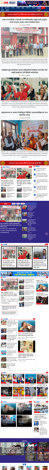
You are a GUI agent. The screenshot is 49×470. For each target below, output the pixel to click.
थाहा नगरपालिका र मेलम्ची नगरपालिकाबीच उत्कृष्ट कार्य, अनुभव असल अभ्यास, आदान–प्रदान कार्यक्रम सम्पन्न (24, 24)
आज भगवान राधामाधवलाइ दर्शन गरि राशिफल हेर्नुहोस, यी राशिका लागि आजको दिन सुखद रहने (41, 211)
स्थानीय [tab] (14, 219)
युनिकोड (6, 10)
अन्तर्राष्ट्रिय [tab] (22, 219)
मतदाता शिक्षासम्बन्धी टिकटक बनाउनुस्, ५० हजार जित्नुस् (41, 185)
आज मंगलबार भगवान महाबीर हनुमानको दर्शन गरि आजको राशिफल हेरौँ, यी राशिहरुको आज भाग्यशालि (41, 191)
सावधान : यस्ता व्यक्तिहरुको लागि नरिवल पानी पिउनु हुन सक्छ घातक (8, 426)
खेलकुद (21, 8)
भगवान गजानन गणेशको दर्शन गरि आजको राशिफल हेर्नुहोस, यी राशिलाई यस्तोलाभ (41, 197)
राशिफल (31, 8)
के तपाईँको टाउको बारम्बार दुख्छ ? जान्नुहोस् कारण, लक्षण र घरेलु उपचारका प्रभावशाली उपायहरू (24, 439)
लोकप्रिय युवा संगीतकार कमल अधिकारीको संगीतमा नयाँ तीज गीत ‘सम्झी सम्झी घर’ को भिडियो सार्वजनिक (25, 81)
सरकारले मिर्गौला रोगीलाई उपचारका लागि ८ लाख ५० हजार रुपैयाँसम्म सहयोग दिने (8, 439)
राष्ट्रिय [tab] (18, 219)
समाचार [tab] (5, 219)
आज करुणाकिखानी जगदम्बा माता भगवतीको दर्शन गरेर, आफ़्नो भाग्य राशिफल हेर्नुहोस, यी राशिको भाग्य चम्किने (40, 204)
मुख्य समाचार (7, 8)
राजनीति (17, 8)
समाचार (12, 8)
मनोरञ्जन (26, 8)
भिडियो (2, 10)
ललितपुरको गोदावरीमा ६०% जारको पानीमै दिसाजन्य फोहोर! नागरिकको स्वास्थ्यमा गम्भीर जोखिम (23, 424)
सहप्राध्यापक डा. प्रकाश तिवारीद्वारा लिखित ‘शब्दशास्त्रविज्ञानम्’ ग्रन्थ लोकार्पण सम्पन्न (24, 128)
